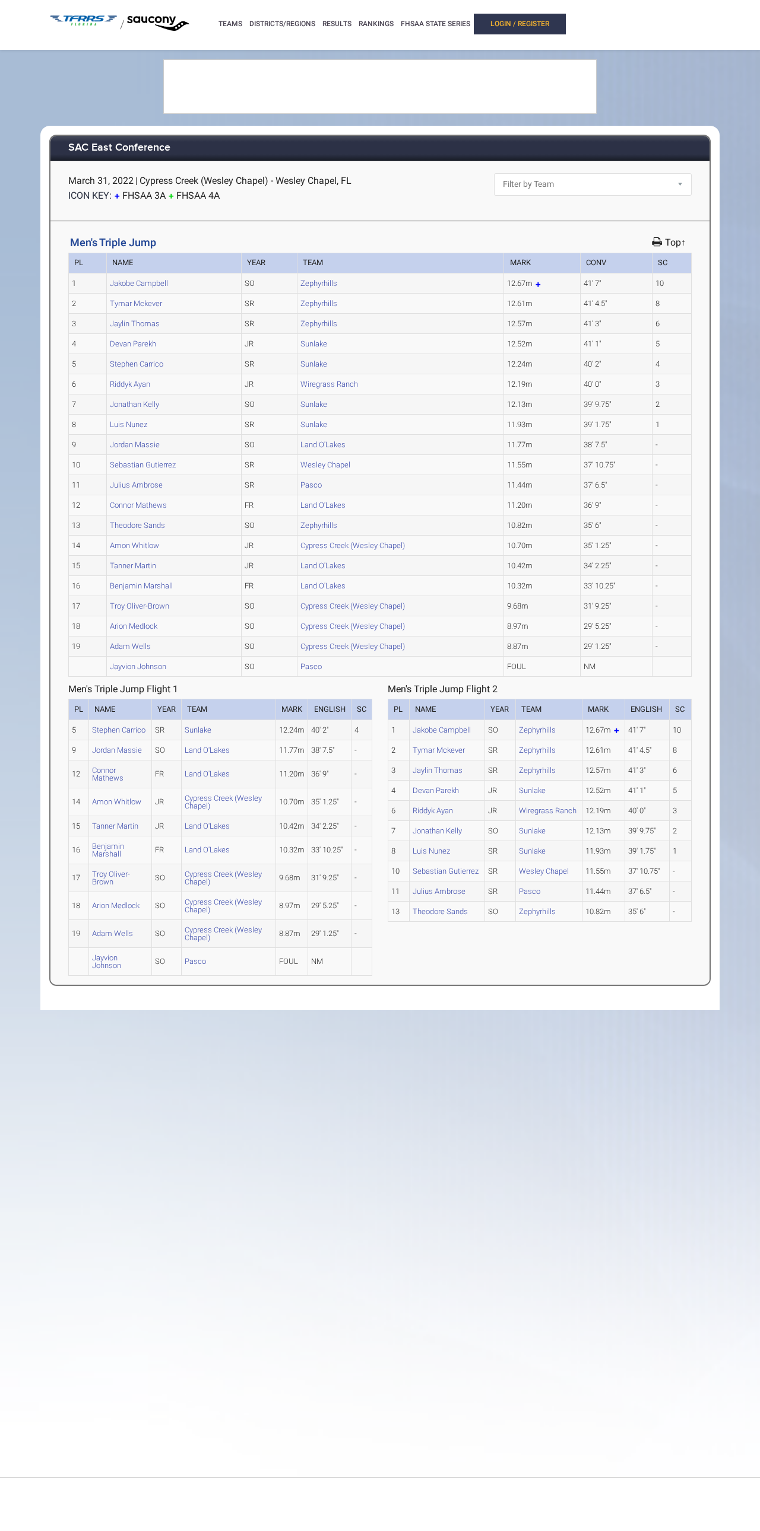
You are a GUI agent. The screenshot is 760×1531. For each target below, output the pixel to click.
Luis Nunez (128, 424)
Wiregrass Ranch (329, 384)
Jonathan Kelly (134, 404)
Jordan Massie (135, 444)
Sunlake (313, 343)
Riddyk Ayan (130, 384)
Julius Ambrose (136, 484)
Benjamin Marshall (141, 585)
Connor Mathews (138, 505)
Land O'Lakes (323, 444)
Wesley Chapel (325, 464)
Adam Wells (130, 646)
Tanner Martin (133, 565)
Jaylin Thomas (135, 323)
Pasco (311, 484)
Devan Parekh (133, 343)
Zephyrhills (318, 283)
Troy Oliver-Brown (139, 605)
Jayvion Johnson (138, 666)
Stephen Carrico (136, 363)
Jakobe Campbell (139, 283)
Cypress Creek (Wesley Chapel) (352, 545)
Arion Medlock (133, 626)
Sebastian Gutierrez (143, 464)
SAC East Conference (119, 148)
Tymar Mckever (136, 303)
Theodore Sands (137, 525)
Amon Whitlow (134, 545)
